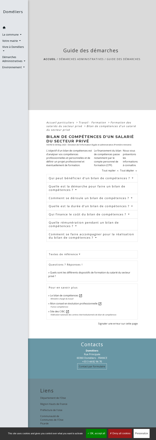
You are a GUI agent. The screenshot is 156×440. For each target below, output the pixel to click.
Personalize (141, 433)
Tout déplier (129, 170)
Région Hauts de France (53, 404)
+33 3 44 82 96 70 (92, 361)
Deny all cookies (121, 433)
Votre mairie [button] (10, 41)
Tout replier (110, 170)
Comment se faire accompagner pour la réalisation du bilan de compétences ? (91, 236)
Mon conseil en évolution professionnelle (76, 303)
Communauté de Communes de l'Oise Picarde (51, 419)
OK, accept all (97, 433)
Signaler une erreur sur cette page (118, 323)
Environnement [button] (12, 67)
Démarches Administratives (81, 59)
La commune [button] (10, 34)
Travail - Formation (93, 122)
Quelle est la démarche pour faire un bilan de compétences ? (87, 188)
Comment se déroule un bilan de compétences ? (89, 198)
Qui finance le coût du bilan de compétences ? (88, 214)
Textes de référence (63, 254)
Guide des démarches (123, 59)
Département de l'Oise (53, 398)
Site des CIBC (59, 311)
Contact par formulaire (92, 366)
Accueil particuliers (60, 122)
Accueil (50, 59)
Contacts (92, 344)
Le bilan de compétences (66, 295)
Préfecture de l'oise (51, 410)
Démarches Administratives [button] (12, 59)
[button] (14, 28)
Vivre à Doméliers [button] (13, 47)
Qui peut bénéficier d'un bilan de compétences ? (90, 178)
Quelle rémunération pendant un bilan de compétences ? (84, 224)
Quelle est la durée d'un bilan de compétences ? (89, 206)
